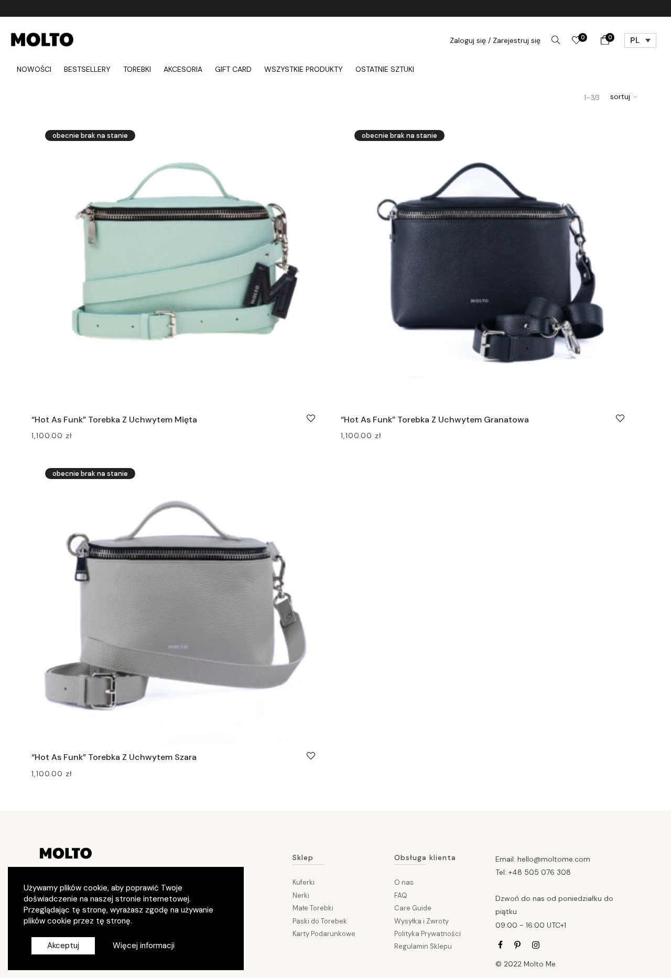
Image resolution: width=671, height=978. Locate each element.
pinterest (517, 945)
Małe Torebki (313, 908)
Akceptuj (63, 945)
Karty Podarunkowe (324, 933)
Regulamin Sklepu (423, 946)
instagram (535, 945)
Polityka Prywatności (427, 933)
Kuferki (304, 882)
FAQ (400, 895)
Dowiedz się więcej (64, 435)
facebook (500, 945)
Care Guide (412, 908)
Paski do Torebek (320, 921)
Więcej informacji (144, 945)
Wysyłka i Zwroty (421, 921)
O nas (404, 882)
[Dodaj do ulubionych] (310, 417)
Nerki (301, 895)
